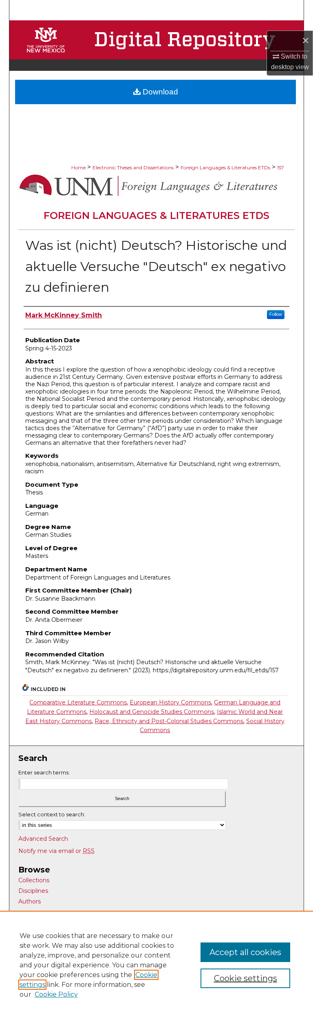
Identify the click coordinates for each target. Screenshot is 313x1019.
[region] (156, 965)
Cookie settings (245, 978)
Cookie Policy (56, 994)
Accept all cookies (245, 952)
